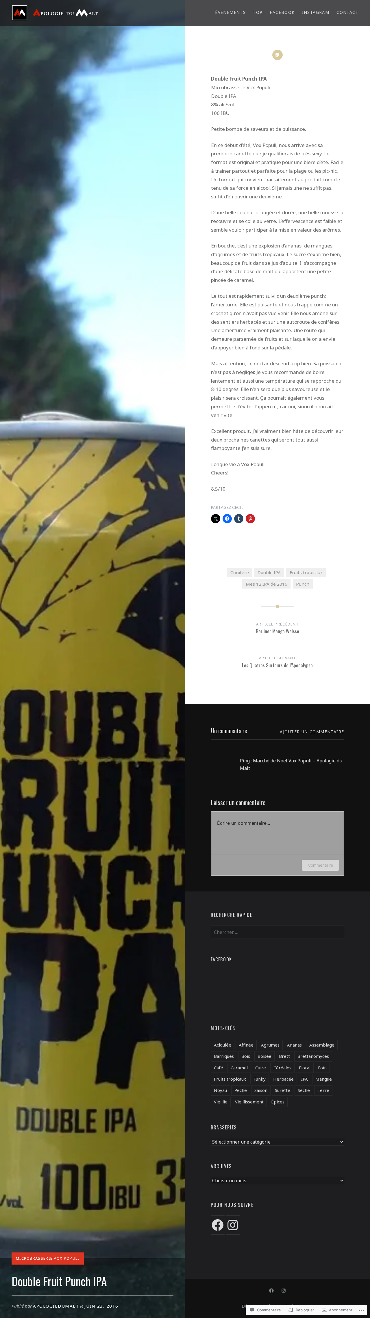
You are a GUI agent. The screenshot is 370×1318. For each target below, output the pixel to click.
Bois (245, 1056)
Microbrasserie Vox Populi (47, 1258)
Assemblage (321, 1045)
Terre (323, 1090)
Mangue (323, 1079)
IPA (304, 1079)
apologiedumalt (56, 1306)
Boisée (264, 1056)
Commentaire (320, 865)
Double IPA (269, 572)
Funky (260, 1079)
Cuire (260, 1068)
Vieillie (220, 1102)
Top (257, 12)
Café (218, 1068)
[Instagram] (233, 1225)
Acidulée (222, 1045)
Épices (277, 1102)
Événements (230, 12)
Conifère (239, 572)
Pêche (240, 1090)
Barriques (224, 1056)
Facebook (282, 12)
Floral (304, 1068)
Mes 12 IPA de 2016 (266, 584)
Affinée (246, 1045)
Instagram (316, 12)
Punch (302, 584)
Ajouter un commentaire (312, 731)
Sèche (304, 1090)
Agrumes (270, 1045)
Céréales (282, 1068)
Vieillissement (249, 1102)
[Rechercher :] (277, 932)
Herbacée (283, 1079)
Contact (347, 12)
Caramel (239, 1068)
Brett (284, 1056)
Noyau (220, 1090)
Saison (260, 1090)
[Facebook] (218, 1225)
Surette (282, 1090)
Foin (322, 1068)
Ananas (294, 1045)
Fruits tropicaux (306, 572)
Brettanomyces (313, 1056)
